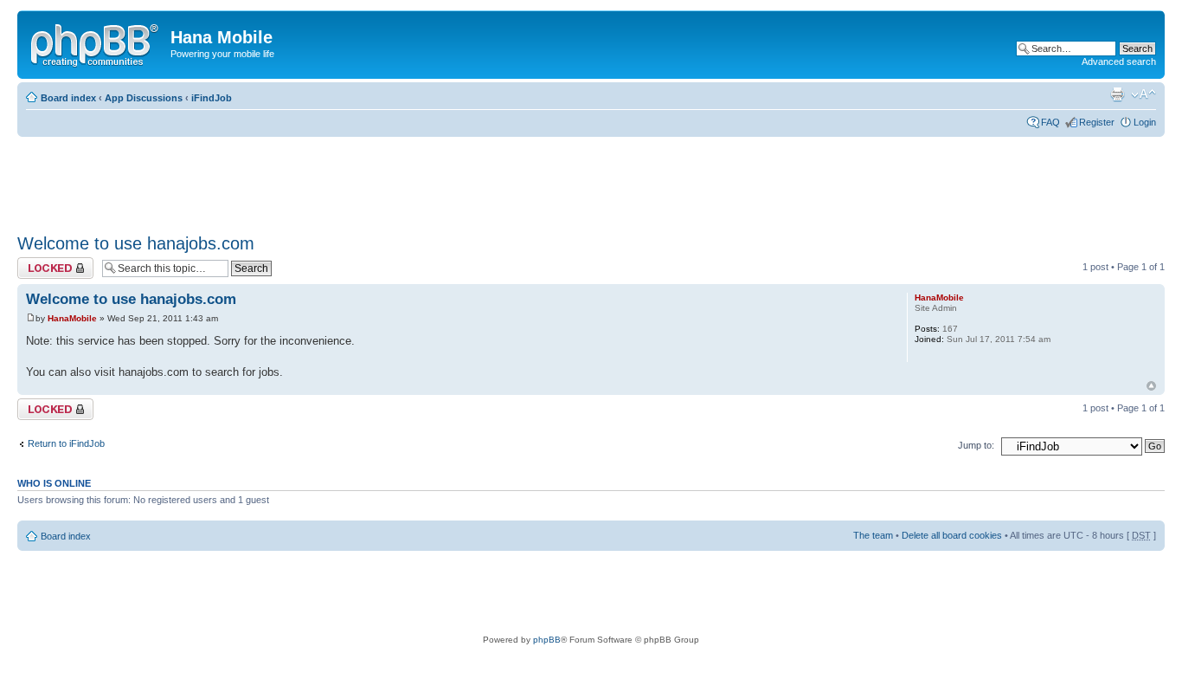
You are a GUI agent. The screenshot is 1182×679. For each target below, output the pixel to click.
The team (873, 535)
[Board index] (96, 42)
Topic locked (43, 262)
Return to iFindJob (66, 443)
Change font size (1143, 94)
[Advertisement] (332, 179)
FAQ (1050, 122)
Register (1097, 122)
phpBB (547, 639)
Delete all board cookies (952, 535)
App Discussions (144, 98)
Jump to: (976, 445)
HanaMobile (72, 318)
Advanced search (1119, 61)
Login (1145, 122)
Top (1151, 386)
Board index (68, 98)
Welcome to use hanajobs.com (135, 243)
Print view (1117, 94)
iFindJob (211, 98)
